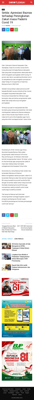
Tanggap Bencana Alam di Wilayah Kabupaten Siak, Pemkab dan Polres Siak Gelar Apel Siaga (9, 229)
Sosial (23, 389)
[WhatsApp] (16, 29)
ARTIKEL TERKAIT (7, 239)
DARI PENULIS (19, 239)
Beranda (4, 6)
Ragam (27, 393)
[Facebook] (3, 29)
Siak (9, 6)
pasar (5, 393)
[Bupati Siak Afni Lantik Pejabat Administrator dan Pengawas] (6, 267)
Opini (21, 391)
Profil (22, 393)
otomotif (26, 391)
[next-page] (6, 274)
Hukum (17, 393)
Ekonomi (14, 394)
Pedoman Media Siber (8, 389)
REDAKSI (6, 391)
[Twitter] (8, 29)
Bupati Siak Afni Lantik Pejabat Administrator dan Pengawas (21, 267)
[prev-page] (3, 274)
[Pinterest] (12, 29)
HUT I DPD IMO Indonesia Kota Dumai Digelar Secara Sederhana (24, 228)
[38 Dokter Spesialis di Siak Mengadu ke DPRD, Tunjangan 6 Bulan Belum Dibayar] (6, 246)
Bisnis (20, 394)
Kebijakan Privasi (14, 391)
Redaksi (8, 25)
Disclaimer (18, 389)
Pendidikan (11, 393)
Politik (28, 389)
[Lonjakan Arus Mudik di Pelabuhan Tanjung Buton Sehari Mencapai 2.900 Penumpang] (6, 257)
